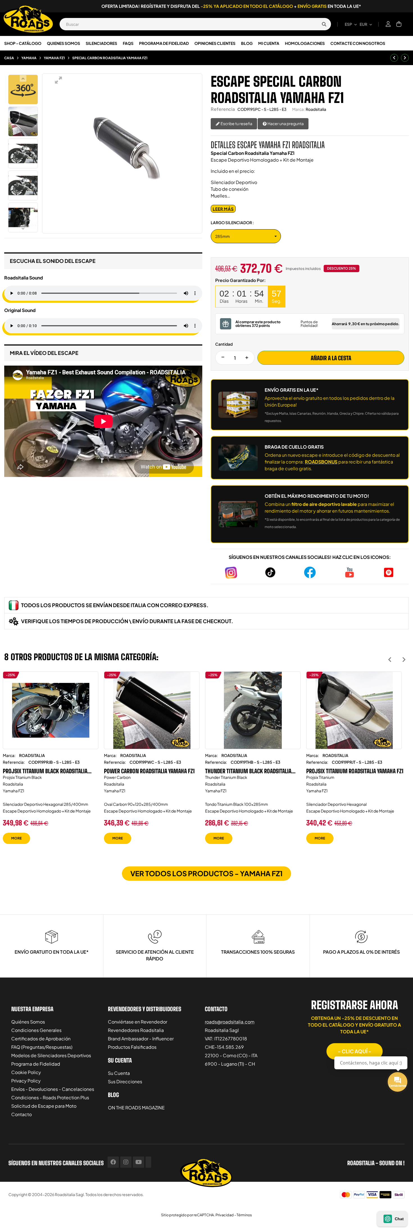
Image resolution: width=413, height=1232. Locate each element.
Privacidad (224, 1215)
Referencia (223, 109)
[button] (354, 1051)
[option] (50, 761)
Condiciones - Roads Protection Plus (50, 1097)
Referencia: (14, 762)
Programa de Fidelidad (35, 1064)
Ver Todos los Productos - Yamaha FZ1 (206, 873)
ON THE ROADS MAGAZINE (136, 1108)
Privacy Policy (26, 1081)
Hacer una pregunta (285, 123)
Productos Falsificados (132, 1047)
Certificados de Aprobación (41, 1038)
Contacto (21, 1114)
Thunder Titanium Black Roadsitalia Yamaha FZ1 (248, 771)
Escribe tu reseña (236, 123)
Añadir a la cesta (331, 358)
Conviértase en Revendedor (137, 1022)
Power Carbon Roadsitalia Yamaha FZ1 (149, 771)
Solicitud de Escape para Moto (43, 1106)
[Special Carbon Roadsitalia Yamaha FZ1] (23, 121)
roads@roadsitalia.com (230, 1022)
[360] (23, 89)
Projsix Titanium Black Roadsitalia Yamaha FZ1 (45, 771)
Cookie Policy (26, 1072)
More (16, 838)
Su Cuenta (119, 1073)
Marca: (298, 109)
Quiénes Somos (28, 1022)
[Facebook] (113, 1162)
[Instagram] (125, 1162)
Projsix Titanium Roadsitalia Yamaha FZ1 (354, 771)
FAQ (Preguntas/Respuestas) (41, 1047)
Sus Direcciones (125, 1081)
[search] (324, 24)
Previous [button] (390, 659)
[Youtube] (138, 1162)
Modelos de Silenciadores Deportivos (51, 1055)
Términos (244, 1215)
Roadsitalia (316, 109)
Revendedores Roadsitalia (136, 1030)
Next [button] (404, 659)
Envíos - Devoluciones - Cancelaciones (52, 1089)
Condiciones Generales (36, 1030)
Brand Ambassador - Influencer (141, 1038)
